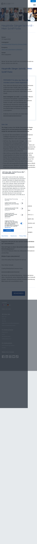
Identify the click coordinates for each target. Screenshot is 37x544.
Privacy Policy (22, 235)
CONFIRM (8, 230)
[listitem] (14, 200)
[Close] (24, 172)
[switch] (22, 203)
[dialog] (14, 204)
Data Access (13, 235)
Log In (33, 1)
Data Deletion (4, 235)
